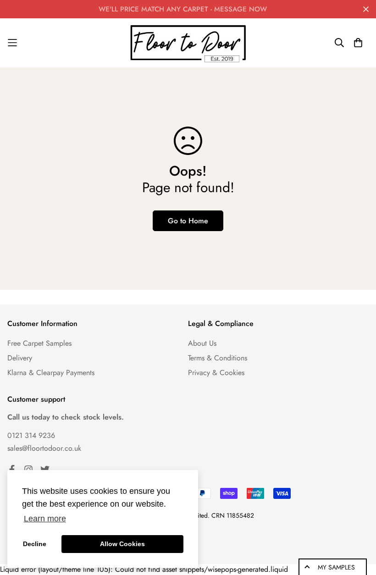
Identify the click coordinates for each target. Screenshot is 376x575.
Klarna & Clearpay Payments (50, 372)
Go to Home (188, 221)
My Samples (336, 567)
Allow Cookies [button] (122, 543)
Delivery (19, 358)
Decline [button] (34, 543)
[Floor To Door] (188, 42)
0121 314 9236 (31, 435)
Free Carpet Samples (39, 343)
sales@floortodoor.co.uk (44, 448)
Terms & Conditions (217, 358)
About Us (202, 343)
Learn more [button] (45, 518)
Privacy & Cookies (216, 372)
